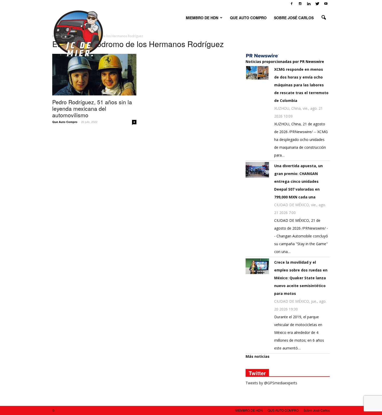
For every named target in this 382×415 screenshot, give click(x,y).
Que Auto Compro (64, 122)
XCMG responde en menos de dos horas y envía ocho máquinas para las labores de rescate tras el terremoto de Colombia (301, 85)
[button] (323, 17)
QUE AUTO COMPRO (248, 17)
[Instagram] (300, 4)
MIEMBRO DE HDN (202, 17)
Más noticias (257, 356)
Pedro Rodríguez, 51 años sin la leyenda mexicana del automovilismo (92, 108)
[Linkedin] (309, 4)
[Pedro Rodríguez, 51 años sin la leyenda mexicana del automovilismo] (94, 74)
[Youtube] (326, 4)
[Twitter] (317, 4)
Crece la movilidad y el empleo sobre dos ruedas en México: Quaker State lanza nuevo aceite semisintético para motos (300, 278)
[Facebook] (291, 4)
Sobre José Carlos (294, 17)
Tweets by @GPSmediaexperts (271, 382)
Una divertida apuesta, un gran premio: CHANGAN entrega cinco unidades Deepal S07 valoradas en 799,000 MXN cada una (298, 181)
